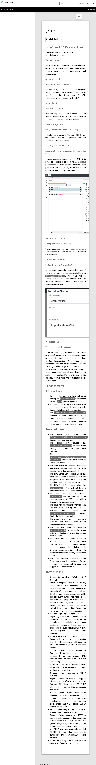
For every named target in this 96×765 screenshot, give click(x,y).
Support (12, 9)
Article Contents (55, 39)
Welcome (4, 9)
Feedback (91, 9)
